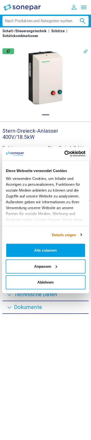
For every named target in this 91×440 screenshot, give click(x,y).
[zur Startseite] (25, 7)
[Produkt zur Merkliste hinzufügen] (86, 51)
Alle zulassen (45, 250)
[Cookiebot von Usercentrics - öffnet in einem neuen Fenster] (64, 153)
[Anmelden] (74, 7)
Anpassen (42, 266)
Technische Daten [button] (35, 294)
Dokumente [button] (28, 307)
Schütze (58, 31)
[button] (45, 78)
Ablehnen (45, 282)
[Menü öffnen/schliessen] (83, 7)
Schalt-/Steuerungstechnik (24, 31)
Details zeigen (64, 235)
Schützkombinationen (20, 36)
